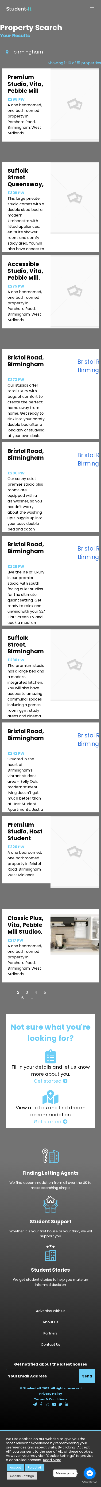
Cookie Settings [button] (22, 1476)
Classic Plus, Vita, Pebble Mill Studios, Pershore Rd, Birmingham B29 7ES (26, 935)
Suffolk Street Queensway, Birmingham (26, 181)
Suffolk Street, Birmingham (26, 644)
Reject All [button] (35, 1467)
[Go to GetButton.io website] (89, 1482)
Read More (52, 1460)
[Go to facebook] (90, 1473)
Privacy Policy (50, 1394)
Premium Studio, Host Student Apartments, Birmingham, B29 (27, 841)
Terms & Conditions (50, 1399)
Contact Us (50, 1344)
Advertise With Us (50, 1311)
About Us (50, 1322)
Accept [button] (15, 1467)
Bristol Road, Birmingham (26, 361)
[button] (92, 9)
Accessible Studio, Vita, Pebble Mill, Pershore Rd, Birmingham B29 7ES (26, 281)
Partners (50, 1333)
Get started (48, 1081)
